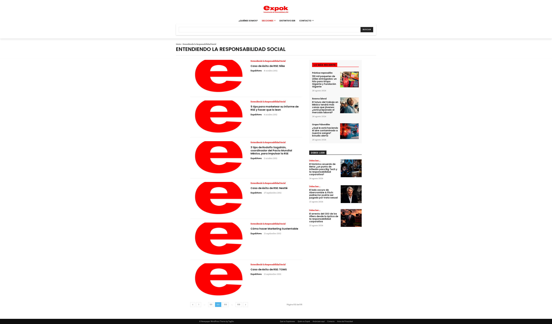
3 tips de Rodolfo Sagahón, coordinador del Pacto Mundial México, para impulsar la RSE (271, 150)
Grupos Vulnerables (321, 124)
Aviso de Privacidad (345, 321)
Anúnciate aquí (319, 321)
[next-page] (245, 304)
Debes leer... (314, 160)
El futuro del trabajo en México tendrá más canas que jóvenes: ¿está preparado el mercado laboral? (325, 107)
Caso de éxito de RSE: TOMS (269, 269)
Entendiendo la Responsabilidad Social (268, 61)
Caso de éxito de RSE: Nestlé (269, 188)
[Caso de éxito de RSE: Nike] (218, 76)
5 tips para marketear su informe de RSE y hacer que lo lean (275, 108)
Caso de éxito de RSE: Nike (268, 66)
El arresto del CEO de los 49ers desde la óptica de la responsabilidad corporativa (323, 217)
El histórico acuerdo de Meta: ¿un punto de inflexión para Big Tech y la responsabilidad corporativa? (323, 169)
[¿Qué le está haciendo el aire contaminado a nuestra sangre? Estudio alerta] (349, 131)
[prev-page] (192, 304)
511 (211, 304)
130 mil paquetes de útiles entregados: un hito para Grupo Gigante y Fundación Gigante (324, 81)
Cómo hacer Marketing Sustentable (274, 228)
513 (225, 304)
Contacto (331, 321)
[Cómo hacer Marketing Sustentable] (218, 239)
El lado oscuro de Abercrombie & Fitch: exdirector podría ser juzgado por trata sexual (323, 193)
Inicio (178, 44)
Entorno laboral (319, 98)
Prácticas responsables (322, 73)
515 (238, 304)
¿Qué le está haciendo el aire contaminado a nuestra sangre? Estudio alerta (325, 131)
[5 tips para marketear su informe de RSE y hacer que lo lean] (218, 117)
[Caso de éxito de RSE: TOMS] (218, 280)
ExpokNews (256, 70)
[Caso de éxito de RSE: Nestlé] (218, 199)
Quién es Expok (304, 321)
